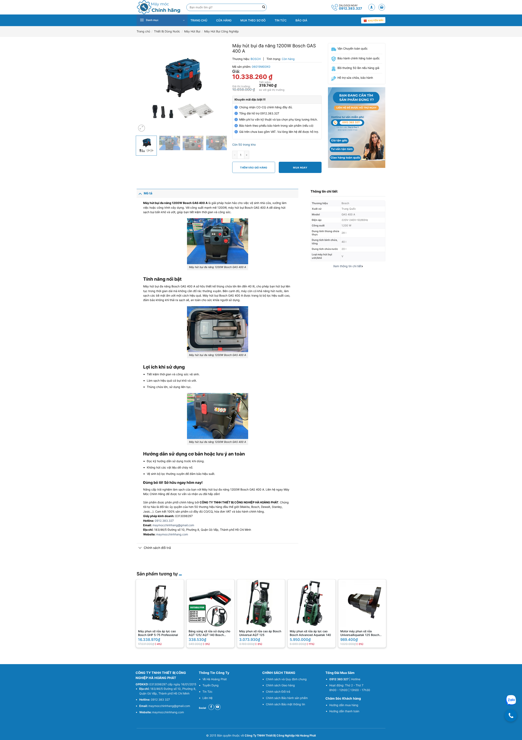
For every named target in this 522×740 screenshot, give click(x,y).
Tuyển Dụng (210, 685)
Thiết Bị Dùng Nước (167, 31)
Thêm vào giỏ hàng (253, 167)
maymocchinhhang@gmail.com (173, 525)
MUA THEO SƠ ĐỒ (253, 20)
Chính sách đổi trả (157, 548)
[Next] (219, 88)
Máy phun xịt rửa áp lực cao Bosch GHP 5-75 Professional (158, 633)
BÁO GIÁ (301, 20)
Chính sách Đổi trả (278, 691)
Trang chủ (143, 31)
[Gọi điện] (511, 715)
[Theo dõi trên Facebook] (211, 707)
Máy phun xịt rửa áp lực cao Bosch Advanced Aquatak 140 (310, 633)
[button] (371, 7)
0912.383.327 (350, 8)
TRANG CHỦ (198, 20)
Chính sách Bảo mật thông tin (285, 704)
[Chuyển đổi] (140, 193)
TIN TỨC (280, 20)
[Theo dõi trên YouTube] (218, 707)
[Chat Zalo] (511, 700)
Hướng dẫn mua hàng (343, 705)
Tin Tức (207, 691)
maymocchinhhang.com (172, 534)
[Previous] (143, 88)
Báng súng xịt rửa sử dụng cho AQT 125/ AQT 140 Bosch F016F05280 (209, 633)
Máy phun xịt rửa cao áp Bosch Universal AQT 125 (260, 633)
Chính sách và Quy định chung (286, 679)
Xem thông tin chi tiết (347, 266)
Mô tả (148, 193)
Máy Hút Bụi (192, 31)
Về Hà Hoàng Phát (214, 679)
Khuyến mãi (375, 20)
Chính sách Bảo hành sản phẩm (287, 698)
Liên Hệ (207, 698)
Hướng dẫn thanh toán (344, 711)
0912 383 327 (160, 699)
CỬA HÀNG (223, 20)
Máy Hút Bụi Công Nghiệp (221, 31)
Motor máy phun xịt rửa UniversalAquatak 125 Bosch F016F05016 (359, 633)
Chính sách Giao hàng (280, 685)
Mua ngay (300, 167)
